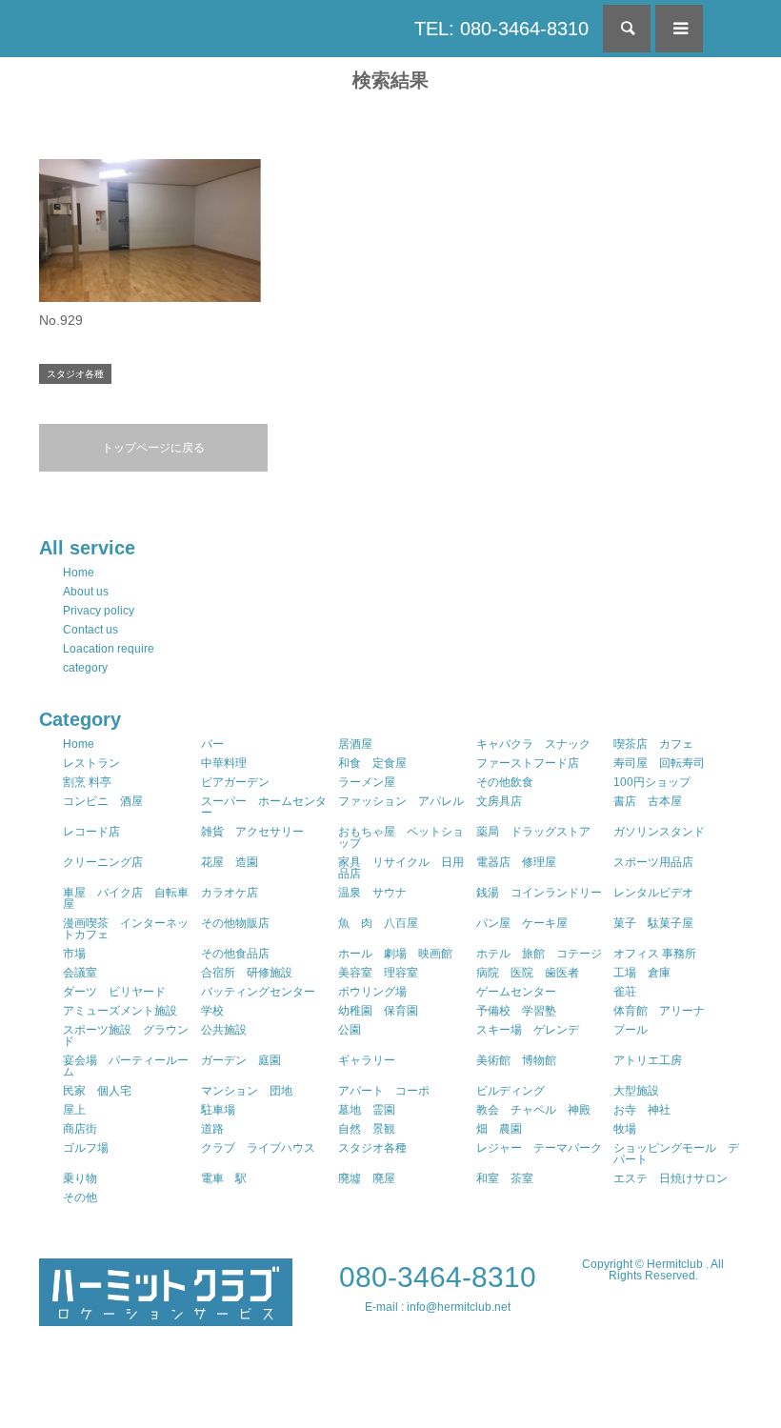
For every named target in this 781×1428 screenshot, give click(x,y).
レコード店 (91, 831)
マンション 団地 (246, 1090)
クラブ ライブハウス (258, 1148)
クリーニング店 (103, 862)
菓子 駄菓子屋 (653, 923)
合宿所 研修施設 (246, 972)
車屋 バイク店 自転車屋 (126, 898)
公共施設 (224, 1029)
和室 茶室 (504, 1178)
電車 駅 (224, 1178)
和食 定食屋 (372, 763)
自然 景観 (366, 1129)
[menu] (679, 28)
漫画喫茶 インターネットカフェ (126, 928)
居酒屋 (355, 744)
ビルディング (510, 1090)
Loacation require (108, 648)
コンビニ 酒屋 (103, 801)
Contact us (90, 629)
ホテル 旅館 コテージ (539, 953)
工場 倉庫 (642, 972)
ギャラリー (366, 1060)
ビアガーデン (235, 782)
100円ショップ (652, 782)
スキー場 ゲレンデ (527, 1029)
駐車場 (218, 1109)
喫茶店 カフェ (653, 744)
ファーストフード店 (527, 763)
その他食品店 (235, 953)
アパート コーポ (384, 1090)
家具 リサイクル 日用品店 (401, 867)
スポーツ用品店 (653, 862)
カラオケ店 (229, 892)
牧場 (624, 1129)
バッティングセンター (258, 991)
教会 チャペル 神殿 (533, 1109)
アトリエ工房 (647, 1060)
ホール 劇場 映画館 (395, 953)
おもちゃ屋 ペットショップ (401, 837)
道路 (212, 1129)
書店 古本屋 (647, 801)
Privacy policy (98, 610)
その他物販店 (235, 923)
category (85, 667)
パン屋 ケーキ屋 (522, 923)
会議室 (80, 972)
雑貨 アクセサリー (252, 831)
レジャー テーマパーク (539, 1148)
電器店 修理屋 (516, 862)
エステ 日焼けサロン (670, 1178)
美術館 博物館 (516, 1060)
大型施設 (636, 1090)
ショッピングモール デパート (676, 1153)
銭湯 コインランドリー (539, 892)
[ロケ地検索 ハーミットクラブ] (165, 1317)
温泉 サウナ (372, 892)
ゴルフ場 (86, 1148)
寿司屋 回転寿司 (659, 763)
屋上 (74, 1109)
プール (630, 1029)
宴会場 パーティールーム (126, 1066)
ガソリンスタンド (659, 831)
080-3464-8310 (437, 1277)
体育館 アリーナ (659, 1010)
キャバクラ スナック (533, 744)
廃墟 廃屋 (366, 1178)
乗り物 (80, 1178)
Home (78, 572)
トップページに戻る (153, 447)
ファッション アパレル (401, 801)
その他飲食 (504, 782)
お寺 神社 (642, 1109)
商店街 (80, 1129)
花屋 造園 (229, 862)
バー (212, 744)
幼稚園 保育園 (378, 1010)
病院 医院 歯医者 (527, 972)
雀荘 (624, 991)
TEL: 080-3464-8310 (501, 28)
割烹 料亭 (87, 782)
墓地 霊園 (366, 1109)
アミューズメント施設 (120, 1010)
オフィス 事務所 (654, 953)
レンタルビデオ (653, 892)
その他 (80, 1197)
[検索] (627, 28)
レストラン (91, 763)
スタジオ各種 (372, 1148)
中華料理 (224, 763)
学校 (212, 1010)
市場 (74, 953)
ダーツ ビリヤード (114, 991)
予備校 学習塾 (516, 1010)
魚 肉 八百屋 (378, 923)
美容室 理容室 (378, 972)
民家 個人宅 (97, 1090)
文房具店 (499, 801)
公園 (349, 1029)
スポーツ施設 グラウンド (126, 1035)
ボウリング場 (372, 991)
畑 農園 (499, 1129)
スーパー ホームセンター (264, 806)
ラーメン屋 (366, 782)
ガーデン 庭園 (241, 1060)
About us (86, 591)
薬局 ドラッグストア (533, 831)
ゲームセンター (516, 991)
